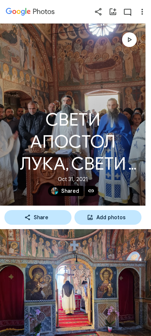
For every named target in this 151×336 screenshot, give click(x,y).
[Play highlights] (129, 39)
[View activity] (127, 11)
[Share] (98, 11)
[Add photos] (113, 11)
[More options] (142, 11)
